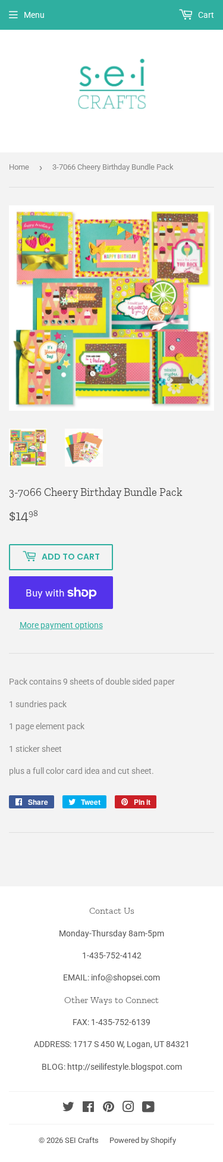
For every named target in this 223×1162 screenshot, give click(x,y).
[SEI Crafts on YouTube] (148, 1108)
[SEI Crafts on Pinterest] (108, 1108)
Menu (34, 15)
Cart (205, 15)
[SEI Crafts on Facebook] (88, 1108)
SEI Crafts (82, 1140)
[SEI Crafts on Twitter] (68, 1108)
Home (19, 167)
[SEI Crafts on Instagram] (128, 1108)
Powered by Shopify (142, 1140)
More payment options (61, 625)
